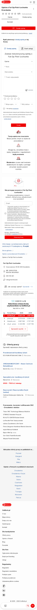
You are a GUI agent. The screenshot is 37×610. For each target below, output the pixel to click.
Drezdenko (18, 470)
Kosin (18, 489)
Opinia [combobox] (7, 61)
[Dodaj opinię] (33, 606)
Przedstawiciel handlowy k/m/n (15, 353)
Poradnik (5, 545)
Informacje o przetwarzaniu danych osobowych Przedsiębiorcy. (15, 245)
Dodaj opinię (20, 28)
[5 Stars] (18, 98)
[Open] (31, 72)
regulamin (15, 108)
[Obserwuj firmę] (28, 606)
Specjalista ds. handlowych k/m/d (16, 377)
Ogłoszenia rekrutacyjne (10, 553)
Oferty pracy (6, 535)
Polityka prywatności (8, 578)
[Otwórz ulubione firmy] (30, 2)
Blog (3, 542)
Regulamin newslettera (9, 571)
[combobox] (16, 72)
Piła (18, 459)
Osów (18, 479)
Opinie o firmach (7, 538)
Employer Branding (8, 556)
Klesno (18, 476)
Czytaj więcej (7, 119)
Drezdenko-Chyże (18, 473)
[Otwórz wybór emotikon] (26, 90)
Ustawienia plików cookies (10, 581)
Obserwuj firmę (18, 237)
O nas (4, 514)
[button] (27, 14)
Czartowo (18, 482)
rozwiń (30, 33)
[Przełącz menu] (34, 2)
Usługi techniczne (12, 279)
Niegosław (18, 485)
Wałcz (18, 462)
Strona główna (6, 250)
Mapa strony (6, 517)
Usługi (4, 560)
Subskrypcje (6, 524)
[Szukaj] (5, 606)
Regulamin (5, 568)
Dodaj (18, 125)
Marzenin (18, 495)
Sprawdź (26, 287)
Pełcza (18, 498)
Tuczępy (18, 492)
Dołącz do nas (6, 520)
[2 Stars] (8, 98)
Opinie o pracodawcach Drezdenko (13, 254)
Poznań (18, 453)
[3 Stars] (11, 98)
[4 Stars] (15, 98)
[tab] (10, 48)
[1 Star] (5, 98)
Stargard (18, 456)
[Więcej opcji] (33, 9)
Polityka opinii (6, 574)
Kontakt (4, 527)
